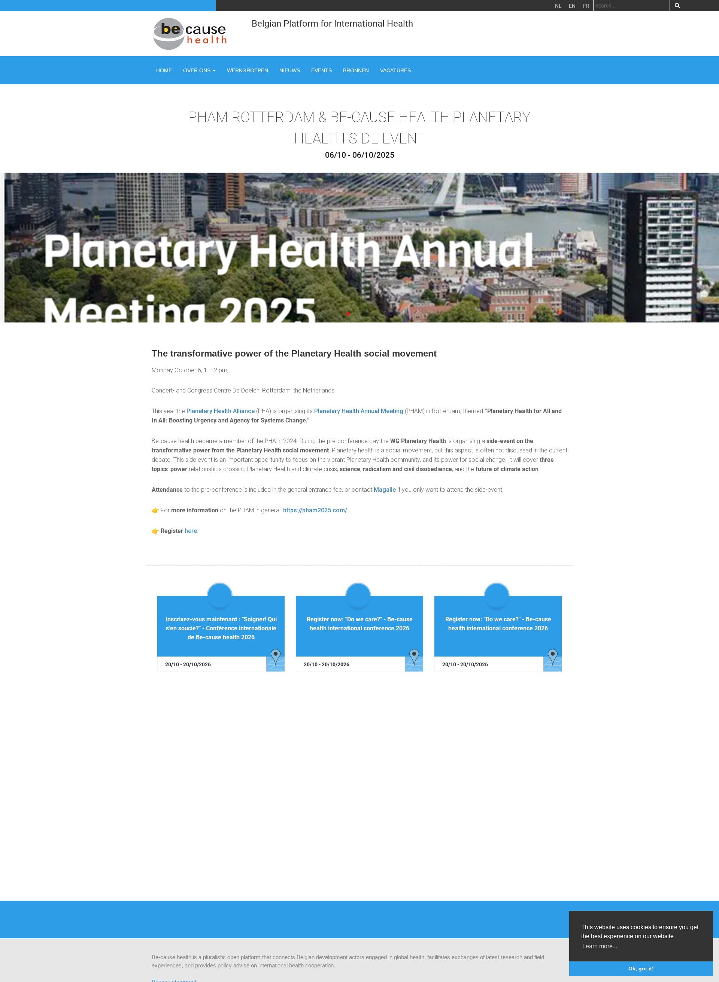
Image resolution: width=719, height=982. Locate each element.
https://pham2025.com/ (315, 510)
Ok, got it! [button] (641, 969)
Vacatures (395, 70)
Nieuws (289, 70)
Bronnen (356, 70)
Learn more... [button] (599, 946)
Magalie (385, 489)
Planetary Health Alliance (220, 411)
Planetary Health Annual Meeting (358, 411)
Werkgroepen (247, 70)
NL (558, 6)
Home (164, 70)
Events (321, 70)
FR (586, 6)
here (191, 530)
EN (572, 6)
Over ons (197, 70)
